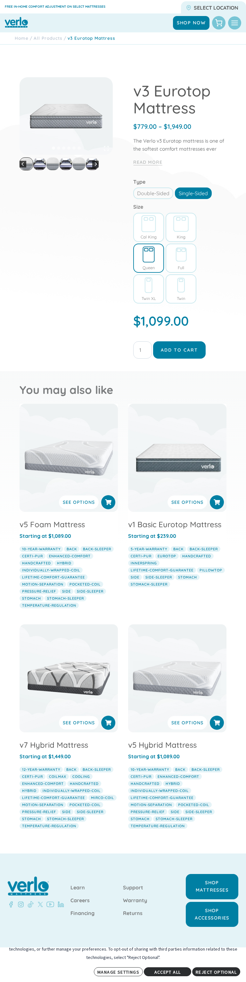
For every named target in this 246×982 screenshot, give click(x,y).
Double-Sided (153, 193)
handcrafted (36, 563)
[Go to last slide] (23, 164)
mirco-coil (102, 797)
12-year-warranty (41, 769)
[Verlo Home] (28, 886)
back (72, 549)
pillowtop (211, 570)
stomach (31, 598)
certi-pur (32, 556)
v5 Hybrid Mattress (162, 745)
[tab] (53, 148)
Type (139, 182)
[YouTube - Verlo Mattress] (49, 904)
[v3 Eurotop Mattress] (66, 116)
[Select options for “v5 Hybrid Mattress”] (217, 723)
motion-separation (42, 584)
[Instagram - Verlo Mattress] (19, 904)
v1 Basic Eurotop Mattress (174, 524)
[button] (39, 164)
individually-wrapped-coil (51, 570)
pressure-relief (39, 591)
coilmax (57, 776)
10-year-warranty (41, 549)
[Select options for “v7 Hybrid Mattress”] (108, 723)
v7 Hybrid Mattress (54, 745)
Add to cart (179, 350)
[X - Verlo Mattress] (39, 904)
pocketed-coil (85, 584)
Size (138, 207)
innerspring (144, 563)
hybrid (64, 563)
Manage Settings (118, 972)
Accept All (167, 972)
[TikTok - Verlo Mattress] (29, 904)
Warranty (135, 900)
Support (133, 887)
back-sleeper (97, 549)
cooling (81, 776)
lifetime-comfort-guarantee (53, 577)
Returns (133, 913)
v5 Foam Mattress (52, 524)
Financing (82, 913)
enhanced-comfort (70, 556)
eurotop (167, 556)
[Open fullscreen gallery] (106, 148)
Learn (77, 887)
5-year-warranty (149, 549)
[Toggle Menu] (234, 22)
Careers (80, 900)
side (66, 591)
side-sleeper (90, 591)
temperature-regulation (49, 605)
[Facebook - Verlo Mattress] (11, 904)
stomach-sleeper (65, 598)
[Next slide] (95, 164)
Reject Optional (216, 972)
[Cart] (219, 22)
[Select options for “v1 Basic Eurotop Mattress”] (217, 502)
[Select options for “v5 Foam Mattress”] (108, 502)
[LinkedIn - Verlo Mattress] (59, 904)
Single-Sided (193, 193)
